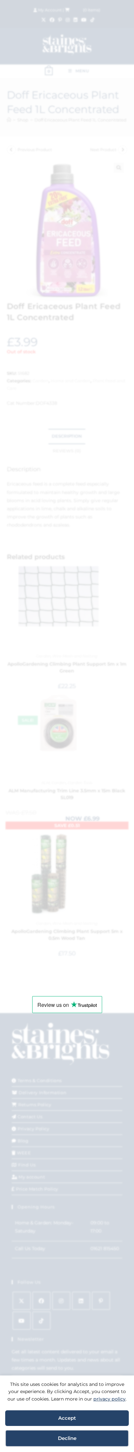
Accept (67, 1418)
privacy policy (109, 1399)
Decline (67, 1438)
